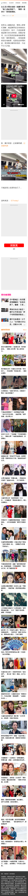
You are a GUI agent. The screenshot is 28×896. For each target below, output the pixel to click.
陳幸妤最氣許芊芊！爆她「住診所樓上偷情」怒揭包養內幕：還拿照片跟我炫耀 (13, 738)
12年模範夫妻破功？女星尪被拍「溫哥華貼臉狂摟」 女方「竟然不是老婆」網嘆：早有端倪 (13, 610)
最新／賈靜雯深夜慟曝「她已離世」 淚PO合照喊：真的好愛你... (13, 801)
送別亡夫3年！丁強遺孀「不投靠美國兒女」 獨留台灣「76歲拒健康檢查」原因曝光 (13, 436)
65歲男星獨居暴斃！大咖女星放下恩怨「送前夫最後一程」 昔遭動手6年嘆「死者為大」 (13, 544)
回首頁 (14, 245)
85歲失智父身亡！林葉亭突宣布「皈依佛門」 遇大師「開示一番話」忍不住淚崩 (13, 674)
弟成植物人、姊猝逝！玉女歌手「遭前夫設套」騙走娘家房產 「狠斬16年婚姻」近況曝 (13, 780)
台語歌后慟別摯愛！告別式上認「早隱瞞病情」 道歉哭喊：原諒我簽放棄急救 (13, 588)
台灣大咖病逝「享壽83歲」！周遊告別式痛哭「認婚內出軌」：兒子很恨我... (13, 479)
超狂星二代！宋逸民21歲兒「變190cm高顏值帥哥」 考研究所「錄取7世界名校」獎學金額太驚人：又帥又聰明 (13, 632)
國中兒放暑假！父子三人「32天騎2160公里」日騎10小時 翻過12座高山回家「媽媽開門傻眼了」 (18, 321)
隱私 (2, 873)
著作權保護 (12, 873)
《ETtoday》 (15, 201)
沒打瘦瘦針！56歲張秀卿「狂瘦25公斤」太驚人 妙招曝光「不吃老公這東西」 (13, 863)
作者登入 (4, 2)
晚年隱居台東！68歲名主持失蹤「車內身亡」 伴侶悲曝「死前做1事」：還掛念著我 (13, 371)
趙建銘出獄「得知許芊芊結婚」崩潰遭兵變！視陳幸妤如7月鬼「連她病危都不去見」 (13, 458)
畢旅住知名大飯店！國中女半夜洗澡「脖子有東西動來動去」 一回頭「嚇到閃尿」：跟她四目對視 (18, 312)
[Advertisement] (14, 126)
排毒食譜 (18, 2)
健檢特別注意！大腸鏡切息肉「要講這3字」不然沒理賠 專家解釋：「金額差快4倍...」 (13, 696)
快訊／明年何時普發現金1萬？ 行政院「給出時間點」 (13, 653)
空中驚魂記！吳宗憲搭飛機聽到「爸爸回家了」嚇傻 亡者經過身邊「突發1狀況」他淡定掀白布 (18, 302)
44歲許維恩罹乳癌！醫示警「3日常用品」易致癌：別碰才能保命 (13, 717)
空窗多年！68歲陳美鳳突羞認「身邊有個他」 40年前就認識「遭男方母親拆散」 (13, 522)
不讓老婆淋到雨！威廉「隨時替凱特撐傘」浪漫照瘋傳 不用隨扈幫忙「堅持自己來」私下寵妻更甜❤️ (13, 566)
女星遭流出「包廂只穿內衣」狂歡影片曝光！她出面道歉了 (13, 392)
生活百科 (11, 2)
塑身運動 (24, 2)
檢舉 (13, 15)
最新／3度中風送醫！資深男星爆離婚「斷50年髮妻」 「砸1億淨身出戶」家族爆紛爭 (13, 822)
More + (25, 329)
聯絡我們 (6, 873)
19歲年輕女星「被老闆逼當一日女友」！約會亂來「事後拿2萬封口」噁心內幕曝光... (13, 500)
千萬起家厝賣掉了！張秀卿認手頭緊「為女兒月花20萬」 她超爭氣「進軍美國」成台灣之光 (13, 414)
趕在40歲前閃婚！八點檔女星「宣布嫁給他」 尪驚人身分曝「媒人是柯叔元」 (13, 349)
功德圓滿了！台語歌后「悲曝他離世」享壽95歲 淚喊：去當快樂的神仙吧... (13, 759)
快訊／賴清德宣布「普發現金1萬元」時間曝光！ (13, 842)
